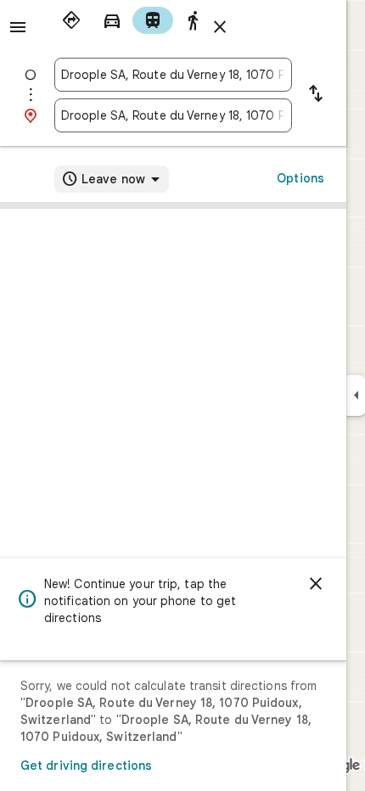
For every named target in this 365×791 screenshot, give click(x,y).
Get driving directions (86, 765)
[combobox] (173, 75)
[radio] (71, 20)
